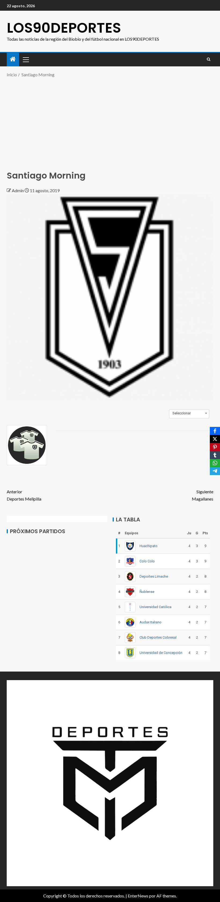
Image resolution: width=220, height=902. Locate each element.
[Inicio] (13, 59)
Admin (18, 190)
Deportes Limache (154, 576)
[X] (215, 439)
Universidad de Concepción (161, 653)
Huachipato (148, 546)
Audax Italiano (151, 622)
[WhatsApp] (215, 463)
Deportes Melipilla (24, 495)
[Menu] (25, 59)
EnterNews (138, 895)
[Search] (208, 59)
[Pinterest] (215, 447)
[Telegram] (215, 471)
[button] (25, 59)
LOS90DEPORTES (64, 27)
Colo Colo (147, 561)
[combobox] (189, 413)
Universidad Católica (155, 607)
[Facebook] (215, 431)
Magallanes (202, 495)
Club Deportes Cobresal (158, 637)
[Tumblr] (215, 455)
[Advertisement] (110, 121)
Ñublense (147, 592)
